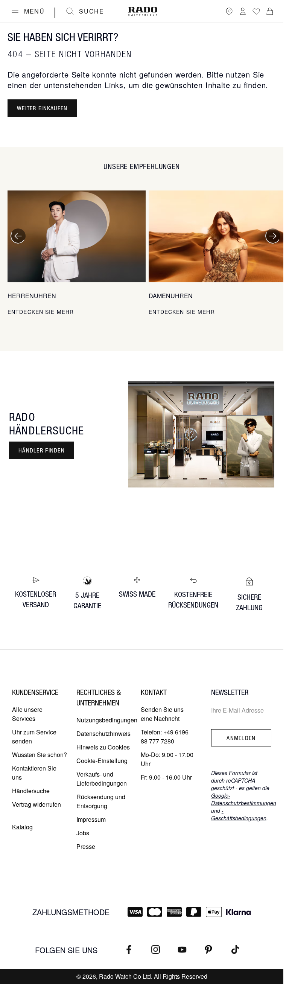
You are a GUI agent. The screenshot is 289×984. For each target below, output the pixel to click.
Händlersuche (31, 790)
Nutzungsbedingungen (106, 720)
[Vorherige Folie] (18, 236)
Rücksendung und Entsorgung (100, 801)
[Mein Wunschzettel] (256, 11)
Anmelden (241, 737)
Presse (85, 846)
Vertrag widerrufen (36, 804)
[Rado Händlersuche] (201, 434)
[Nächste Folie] (272, 236)
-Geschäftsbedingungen (238, 814)
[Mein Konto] (243, 11)
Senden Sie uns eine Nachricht (162, 714)
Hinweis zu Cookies (103, 747)
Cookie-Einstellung (102, 760)
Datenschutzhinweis (103, 733)
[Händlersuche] (229, 11)
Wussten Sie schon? (39, 754)
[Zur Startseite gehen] (143, 11)
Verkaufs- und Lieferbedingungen (101, 779)
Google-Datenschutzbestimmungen (243, 799)
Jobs (82, 833)
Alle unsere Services (27, 714)
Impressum (91, 819)
